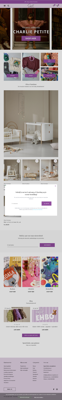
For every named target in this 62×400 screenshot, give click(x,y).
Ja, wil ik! (46, 203)
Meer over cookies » (38, 397)
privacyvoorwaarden (37, 209)
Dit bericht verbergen (24, 397)
